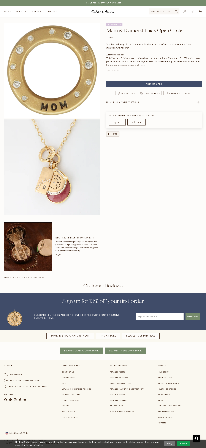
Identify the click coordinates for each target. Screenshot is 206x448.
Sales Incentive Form (121, 383)
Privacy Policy (69, 411)
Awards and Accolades (170, 406)
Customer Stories (167, 389)
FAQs (64, 383)
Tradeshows (116, 406)
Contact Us (68, 372)
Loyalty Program (70, 400)
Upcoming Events (167, 411)
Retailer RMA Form (119, 378)
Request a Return (71, 394)
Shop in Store (69, 378)
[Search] (176, 11)
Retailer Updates (118, 400)
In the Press (164, 394)
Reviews (66, 406)
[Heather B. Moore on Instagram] (15, 400)
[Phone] (192, 11)
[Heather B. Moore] (103, 11)
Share (114, 134)
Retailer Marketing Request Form (127, 389)
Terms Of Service (70, 417)
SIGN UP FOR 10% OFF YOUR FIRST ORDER (103, 3)
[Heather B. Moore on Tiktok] (20, 400)
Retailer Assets (117, 372)
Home (6, 277)
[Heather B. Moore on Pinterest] (10, 400)
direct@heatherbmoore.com (24, 380)
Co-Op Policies (117, 394)
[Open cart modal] (200, 11)
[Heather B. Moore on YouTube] (25, 400)
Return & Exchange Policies (76, 389)
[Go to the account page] (185, 11)
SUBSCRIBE (193, 317)
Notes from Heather (168, 383)
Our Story (163, 372)
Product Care (165, 417)
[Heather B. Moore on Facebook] (5, 400)
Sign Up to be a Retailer (122, 411)
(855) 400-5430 (15, 374)
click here (140, 64)
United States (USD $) (18, 433)
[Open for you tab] (196, 438)
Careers (162, 423)
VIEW (58, 255)
